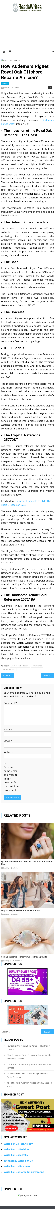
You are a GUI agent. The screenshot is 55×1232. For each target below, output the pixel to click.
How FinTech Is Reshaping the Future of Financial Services (29, 1066)
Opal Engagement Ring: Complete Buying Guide (24, 957)
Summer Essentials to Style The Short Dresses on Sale (9, 675)
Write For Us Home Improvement (24, 1172)
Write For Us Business (17, 1166)
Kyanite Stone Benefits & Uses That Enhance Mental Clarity (26, 862)
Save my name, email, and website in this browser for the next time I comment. (11, 778)
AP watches (37, 666)
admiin (16, 87)
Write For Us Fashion (16, 1149)
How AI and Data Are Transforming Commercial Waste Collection (28, 1075)
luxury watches (9, 669)
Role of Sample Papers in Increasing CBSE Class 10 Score (29, 1085)
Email (8, 740)
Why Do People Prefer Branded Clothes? (20, 910)
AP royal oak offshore (19, 666)
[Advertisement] (27, 33)
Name (8, 729)
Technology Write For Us (18, 1160)
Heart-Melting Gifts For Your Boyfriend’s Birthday (48, 675)
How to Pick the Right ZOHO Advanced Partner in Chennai (28, 1048)
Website (8, 752)
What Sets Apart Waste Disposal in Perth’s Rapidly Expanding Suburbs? (29, 1057)
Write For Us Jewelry (16, 1155)
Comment (10, 703)
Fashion (5, 83)
